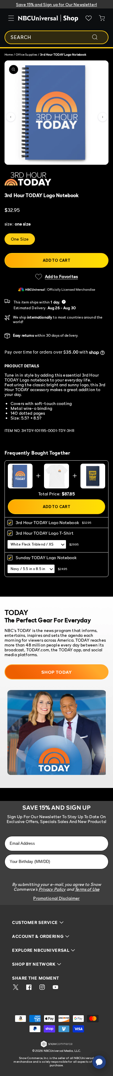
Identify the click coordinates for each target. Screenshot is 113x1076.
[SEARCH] (98, 37)
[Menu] (11, 18)
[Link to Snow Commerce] (57, 1046)
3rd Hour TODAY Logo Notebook (47, 522)
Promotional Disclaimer (56, 898)
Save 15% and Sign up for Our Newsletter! (56, 4)
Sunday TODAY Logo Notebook (46, 557)
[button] (10, 117)
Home (9, 54)
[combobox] (56, 37)
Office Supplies (27, 54)
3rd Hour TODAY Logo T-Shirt (45, 533)
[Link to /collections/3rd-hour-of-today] (41, 179)
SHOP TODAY (56, 672)
